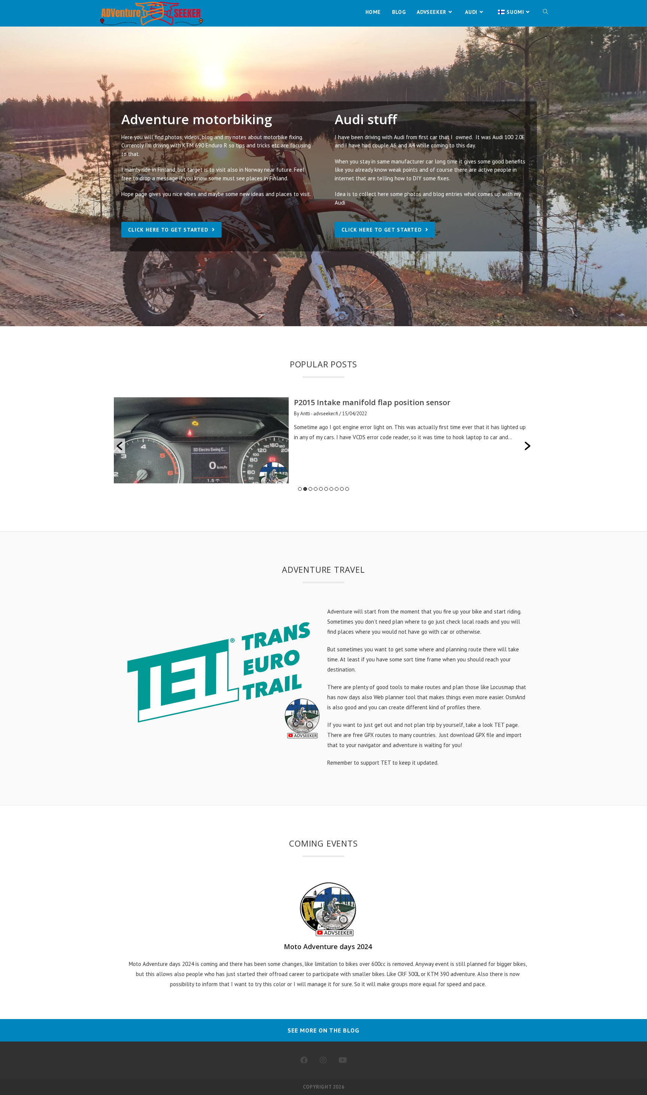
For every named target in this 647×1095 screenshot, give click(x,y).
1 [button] (300, 489)
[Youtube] (343, 1060)
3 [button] (310, 489)
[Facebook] (304, 1060)
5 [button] (321, 489)
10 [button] (347, 489)
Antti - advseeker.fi (272, 413)
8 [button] (336, 489)
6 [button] (326, 489)
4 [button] (316, 489)
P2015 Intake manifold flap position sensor (324, 402)
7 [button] (331, 489)
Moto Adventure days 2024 (328, 946)
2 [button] (305, 489)
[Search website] (545, 12)
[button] (119, 445)
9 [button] (342, 489)
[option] (276, 440)
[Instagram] (323, 1060)
